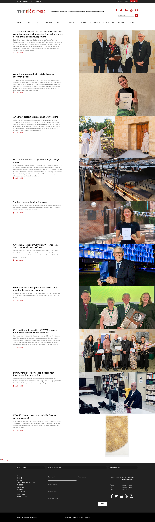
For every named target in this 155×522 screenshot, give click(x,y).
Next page (5, 460)
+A (134, 1)
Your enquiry (82, 477)
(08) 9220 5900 (22, 1)
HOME (19, 23)
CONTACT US (133, 23)
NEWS (28, 23)
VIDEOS (60, 23)
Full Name (51, 477)
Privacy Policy (78, 517)
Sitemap (87, 517)
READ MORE (18, 52)
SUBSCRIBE (110, 23)
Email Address (53, 491)
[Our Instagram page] (136, 10)
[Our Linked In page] (126, 10)
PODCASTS (72, 23)
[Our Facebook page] (117, 10)
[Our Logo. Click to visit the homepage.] (31, 11)
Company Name (53, 498)
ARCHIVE (121, 23)
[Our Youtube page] (131, 10)
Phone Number (53, 484)
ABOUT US (97, 23)
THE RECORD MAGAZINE (44, 23)
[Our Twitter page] (121, 10)
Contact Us (125, 489)
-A (131, 1)
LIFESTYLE (84, 23)
